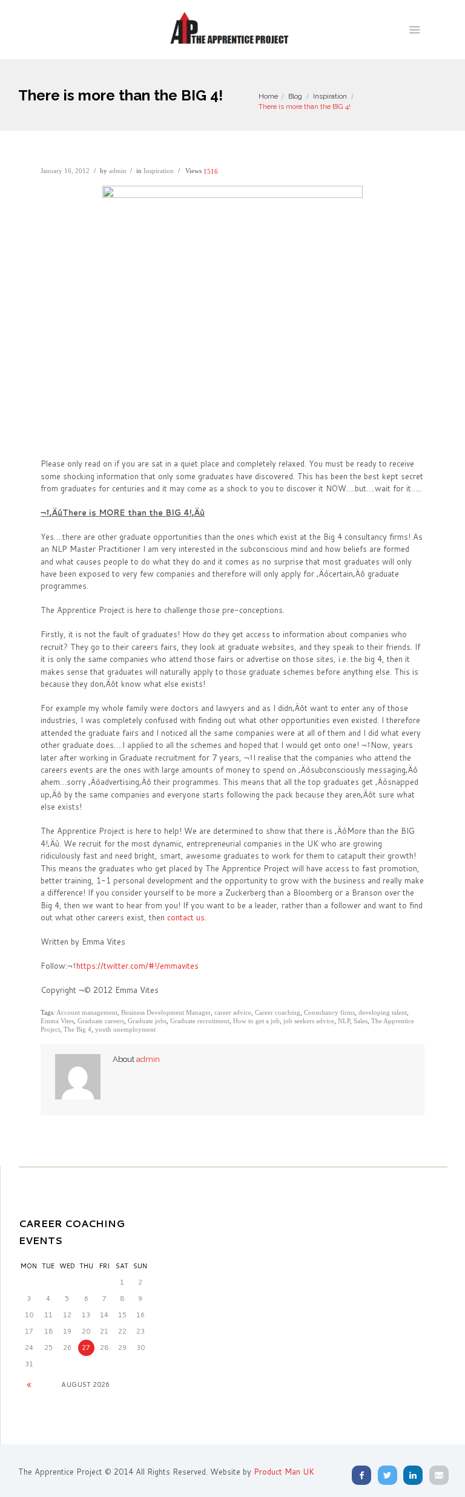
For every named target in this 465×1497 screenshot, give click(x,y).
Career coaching (277, 1012)
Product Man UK (284, 1471)
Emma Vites (57, 1020)
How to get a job (256, 1020)
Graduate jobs (147, 1020)
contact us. (186, 917)
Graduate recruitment (199, 1020)
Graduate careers (101, 1020)
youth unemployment (125, 1029)
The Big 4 (77, 1029)
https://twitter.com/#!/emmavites (137, 965)
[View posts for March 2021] (29, 1384)
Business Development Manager (166, 1012)
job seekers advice (308, 1020)
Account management (86, 1012)
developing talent (382, 1012)
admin (118, 170)
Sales (361, 1020)
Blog (295, 96)
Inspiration (330, 96)
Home (268, 96)
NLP (344, 1020)
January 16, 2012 (65, 170)
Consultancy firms (329, 1012)
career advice (232, 1012)
